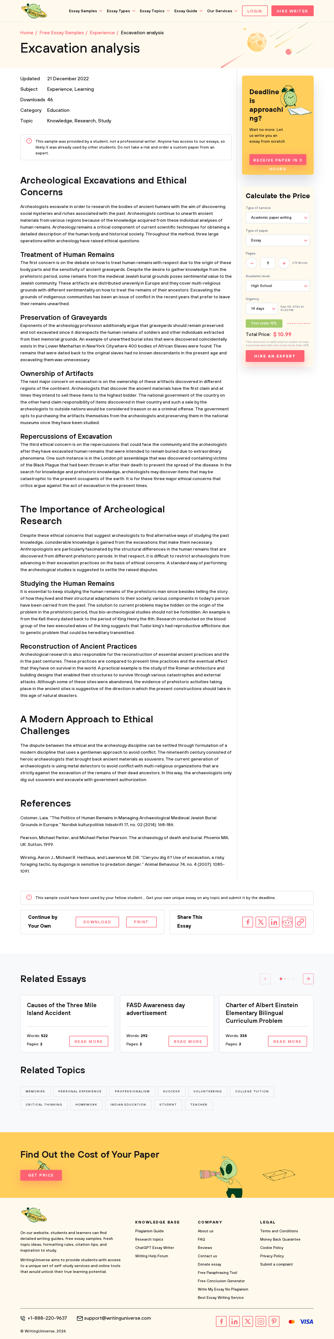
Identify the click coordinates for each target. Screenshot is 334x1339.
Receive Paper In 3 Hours (277, 161)
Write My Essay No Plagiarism (223, 1289)
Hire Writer (292, 11)
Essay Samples (83, 11)
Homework (86, 1105)
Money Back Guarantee (280, 1239)
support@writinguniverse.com (117, 1318)
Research (85, 121)
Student (168, 1105)
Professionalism (132, 1091)
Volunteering (207, 1091)
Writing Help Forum (151, 1256)
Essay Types (118, 11)
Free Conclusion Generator (221, 1281)
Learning (84, 89)
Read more (89, 1041)
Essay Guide (185, 11)
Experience (59, 89)
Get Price (41, 1175)
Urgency (252, 299)
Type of (257, 231)
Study (104, 121)
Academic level (258, 276)
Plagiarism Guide (149, 1231)
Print (141, 922)
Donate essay (209, 1264)
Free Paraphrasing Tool (217, 1272)
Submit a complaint (276, 1264)
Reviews (205, 1248)
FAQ (201, 1239)
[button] (281, 979)
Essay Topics (152, 11)
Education (58, 110)
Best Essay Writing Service (221, 1297)
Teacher (198, 1105)
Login (254, 11)
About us (205, 1231)
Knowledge (59, 121)
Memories (35, 1091)
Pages (251, 253)
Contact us (207, 1256)
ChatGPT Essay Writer (154, 1248)
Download (97, 922)
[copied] (300, 922)
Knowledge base (157, 1222)
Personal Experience (79, 1091)
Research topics (149, 1239)
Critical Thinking (44, 1105)
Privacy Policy (272, 1256)
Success (171, 1091)
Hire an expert (275, 356)
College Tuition (252, 1091)
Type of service (258, 208)
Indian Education (128, 1105)
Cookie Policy (271, 1248)
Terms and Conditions (279, 1231)
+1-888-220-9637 (47, 1318)
